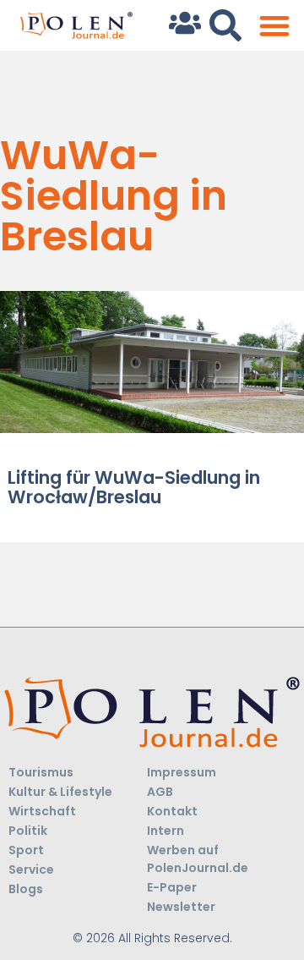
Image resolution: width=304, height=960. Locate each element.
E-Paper (172, 887)
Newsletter (181, 906)
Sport (26, 850)
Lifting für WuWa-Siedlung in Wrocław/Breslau (134, 487)
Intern (165, 830)
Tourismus (40, 772)
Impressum (181, 772)
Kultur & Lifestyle (60, 791)
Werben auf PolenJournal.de (197, 859)
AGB (160, 791)
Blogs (25, 888)
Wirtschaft (42, 811)
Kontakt (172, 811)
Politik (27, 830)
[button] (274, 26)
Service (31, 869)
